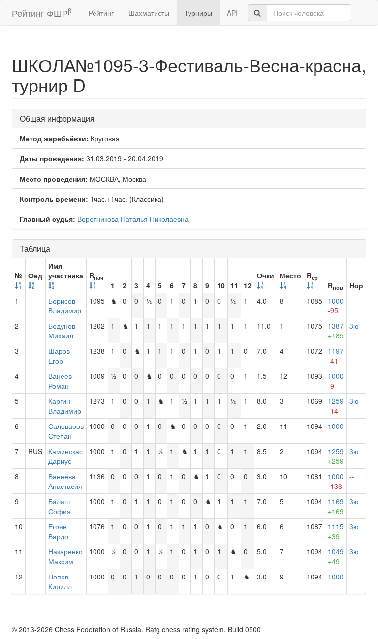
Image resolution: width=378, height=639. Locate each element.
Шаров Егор (59, 355)
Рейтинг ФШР (41, 12)
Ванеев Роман (60, 381)
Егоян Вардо (58, 531)
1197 (336, 355)
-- (351, 300)
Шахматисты (148, 13)
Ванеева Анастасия (65, 481)
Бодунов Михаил (61, 330)
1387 (336, 330)
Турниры (198, 13)
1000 (336, 305)
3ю (354, 326)
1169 (336, 506)
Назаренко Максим (65, 556)
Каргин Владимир (64, 406)
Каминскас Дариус (65, 456)
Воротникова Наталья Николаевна (133, 219)
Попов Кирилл (60, 581)
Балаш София (59, 506)
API (232, 13)
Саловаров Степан (66, 431)
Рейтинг (101, 13)
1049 (336, 556)
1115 (336, 531)
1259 (336, 406)
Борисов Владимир (64, 305)
